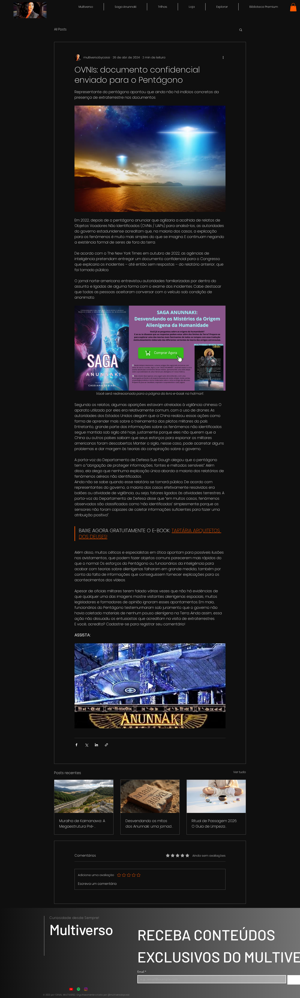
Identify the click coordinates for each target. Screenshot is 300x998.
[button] (221, 6)
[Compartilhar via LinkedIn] (96, 745)
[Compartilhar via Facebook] (76, 745)
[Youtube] (71, 989)
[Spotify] (78, 989)
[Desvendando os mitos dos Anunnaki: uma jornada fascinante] (150, 796)
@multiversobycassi (119, 994)
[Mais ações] (223, 57)
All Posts (60, 29)
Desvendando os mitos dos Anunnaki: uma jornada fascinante (150, 823)
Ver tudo (239, 772)
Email (141, 971)
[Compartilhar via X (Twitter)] (86, 745)
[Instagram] (86, 989)
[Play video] (150, 685)
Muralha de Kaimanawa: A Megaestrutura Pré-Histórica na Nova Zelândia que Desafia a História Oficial (82, 823)
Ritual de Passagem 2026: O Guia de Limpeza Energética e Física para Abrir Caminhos (214, 823)
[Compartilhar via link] (106, 745)
